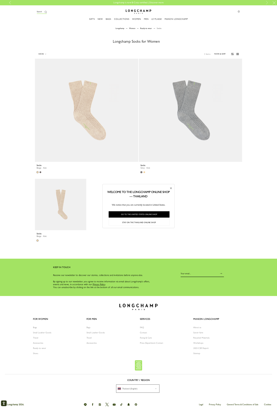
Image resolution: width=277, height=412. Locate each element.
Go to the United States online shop (139, 214)
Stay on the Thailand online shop (139, 222)
